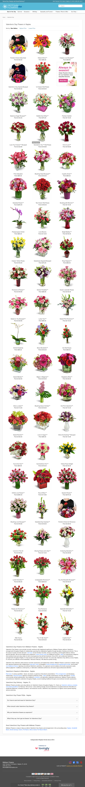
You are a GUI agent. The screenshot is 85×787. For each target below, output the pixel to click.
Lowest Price (32, 28)
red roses (29, 653)
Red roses (9, 674)
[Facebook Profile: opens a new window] (74, 762)
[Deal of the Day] (67, 74)
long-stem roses (34, 664)
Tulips (44, 675)
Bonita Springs (14, 729)
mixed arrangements (51, 664)
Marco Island (33, 729)
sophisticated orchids (64, 664)
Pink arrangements (61, 674)
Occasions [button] (27, 11)
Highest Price (23, 28)
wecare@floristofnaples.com (10, 767)
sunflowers (37, 677)
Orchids (73, 675)
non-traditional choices (12, 666)
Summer (20, 11)
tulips (61, 654)
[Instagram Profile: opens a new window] (70, 762)
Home (4, 17)
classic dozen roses (41, 654)
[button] (81, 780)
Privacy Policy (37, 780)
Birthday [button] (35, 11)
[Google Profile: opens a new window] (77, 762)
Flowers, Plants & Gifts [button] (62, 11)
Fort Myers (26, 729)
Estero (20, 729)
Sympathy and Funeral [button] (46, 11)
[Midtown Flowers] (15, 6)
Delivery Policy (57, 780)
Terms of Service (27, 780)
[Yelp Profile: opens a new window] (81, 762)
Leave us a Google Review (74, 766)
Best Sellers (14, 28)
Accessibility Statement (47, 780)
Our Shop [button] (74, 11)
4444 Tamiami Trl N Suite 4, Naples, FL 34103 (15, 764)
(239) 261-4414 (7, 766)
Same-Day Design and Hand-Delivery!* (14, 1)
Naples (69, 728)
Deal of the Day (11, 11)
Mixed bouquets (17, 675)
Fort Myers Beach (42, 729)
